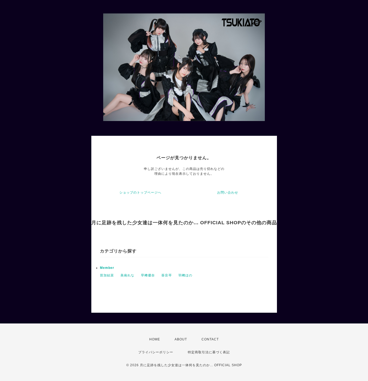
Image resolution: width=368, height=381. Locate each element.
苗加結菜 (107, 275)
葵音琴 (166, 275)
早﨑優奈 (148, 275)
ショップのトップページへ (140, 192)
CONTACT (210, 339)
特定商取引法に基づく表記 (209, 352)
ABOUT (181, 339)
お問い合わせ (227, 192)
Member (107, 268)
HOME (154, 339)
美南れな (127, 275)
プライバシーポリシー (155, 352)
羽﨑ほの (185, 275)
